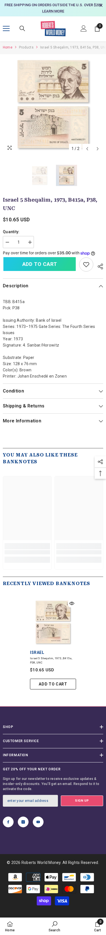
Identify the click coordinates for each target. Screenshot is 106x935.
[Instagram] (23, 822)
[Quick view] (72, 603)
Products (26, 47)
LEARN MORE (53, 11)
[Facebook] (8, 822)
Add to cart (39, 264)
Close (101, 5)
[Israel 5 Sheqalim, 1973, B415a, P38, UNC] (53, 622)
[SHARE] (98, 266)
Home (7, 47)
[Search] (22, 28)
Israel (37, 652)
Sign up (82, 800)
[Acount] (84, 28)
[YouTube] (38, 822)
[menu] (6, 28)
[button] (87, 149)
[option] (53, 8)
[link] (86, 264)
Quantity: (11, 232)
